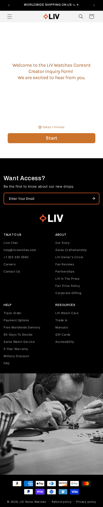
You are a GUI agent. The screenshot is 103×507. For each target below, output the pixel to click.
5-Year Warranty (16, 349)
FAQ (7, 363)
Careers (10, 264)
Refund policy (61, 501)
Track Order (13, 313)
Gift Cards (62, 334)
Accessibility (64, 341)
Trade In (61, 320)
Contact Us (12, 271)
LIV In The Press (67, 278)
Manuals (61, 327)
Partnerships (64, 271)
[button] (9, 16)
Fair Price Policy (67, 286)
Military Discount (16, 356)
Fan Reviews (64, 264)
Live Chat (11, 243)
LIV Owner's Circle (69, 257)
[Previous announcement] (9, 5)
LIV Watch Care (66, 313)
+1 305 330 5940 (16, 257)
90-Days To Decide (18, 334)
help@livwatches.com (20, 250)
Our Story (62, 243)
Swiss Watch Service (19, 341)
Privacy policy (86, 501)
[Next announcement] (94, 5)
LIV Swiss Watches (33, 501)
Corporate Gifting (68, 293)
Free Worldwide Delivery (22, 327)
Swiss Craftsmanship (70, 250)
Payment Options (16, 320)
